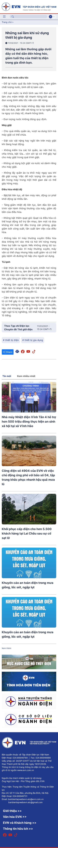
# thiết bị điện (11, 340)
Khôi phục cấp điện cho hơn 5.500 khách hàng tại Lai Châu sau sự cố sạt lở (27, 533)
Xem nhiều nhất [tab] (26, 376)
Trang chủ (7, 22)
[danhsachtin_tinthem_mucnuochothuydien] (29, 661)
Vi (50, 17)
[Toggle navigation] (4, 16)
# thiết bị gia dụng (32, 340)
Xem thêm (6, 648)
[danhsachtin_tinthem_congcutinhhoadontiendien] (29, 681)
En (54, 17)
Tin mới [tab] (6, 376)
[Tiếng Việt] (29, 6)
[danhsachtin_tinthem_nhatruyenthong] (29, 701)
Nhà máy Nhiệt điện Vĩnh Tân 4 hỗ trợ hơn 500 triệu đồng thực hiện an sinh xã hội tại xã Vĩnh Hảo (29, 421)
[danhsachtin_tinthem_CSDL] (29, 719)
